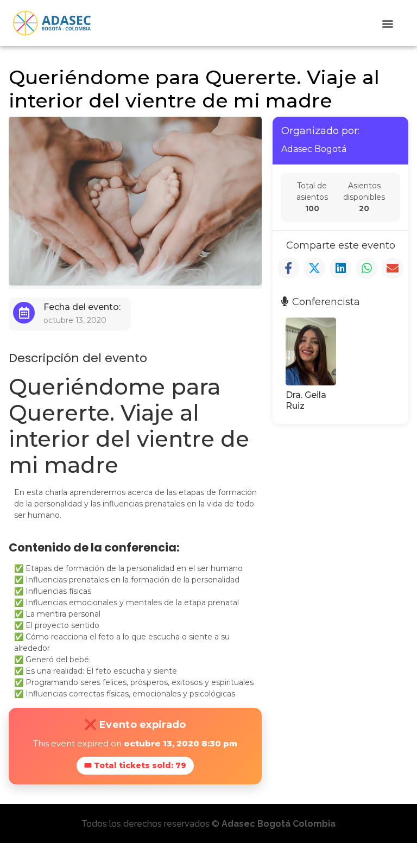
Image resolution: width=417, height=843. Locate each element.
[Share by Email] (392, 268)
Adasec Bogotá (313, 149)
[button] (388, 23)
